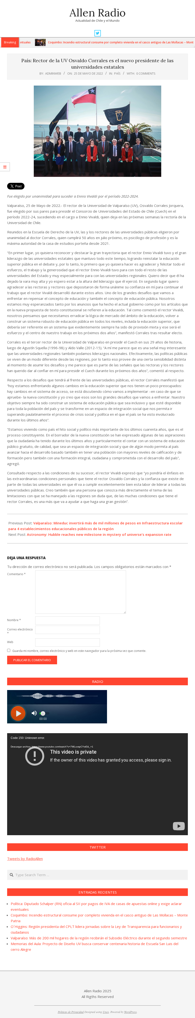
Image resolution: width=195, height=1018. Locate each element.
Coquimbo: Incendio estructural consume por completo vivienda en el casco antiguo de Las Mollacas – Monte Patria (112, 42)
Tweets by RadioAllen (25, 858)
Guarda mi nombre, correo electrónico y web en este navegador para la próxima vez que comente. (79, 651)
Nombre (14, 620)
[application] (97, 784)
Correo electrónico (20, 631)
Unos (106, 1012)
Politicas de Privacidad (71, 1012)
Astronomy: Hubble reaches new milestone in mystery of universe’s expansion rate (99, 534)
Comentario (16, 574)
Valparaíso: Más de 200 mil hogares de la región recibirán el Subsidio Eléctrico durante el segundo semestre (99, 938)
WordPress (130, 1012)
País (117, 73)
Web (10, 642)
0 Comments (146, 73)
